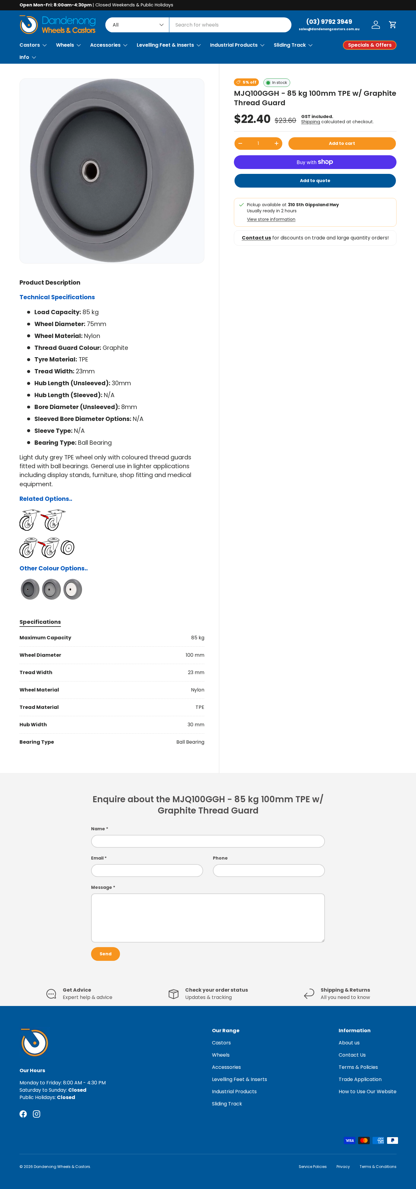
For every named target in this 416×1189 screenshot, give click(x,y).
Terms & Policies (358, 1067)
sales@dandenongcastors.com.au (329, 29)
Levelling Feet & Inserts (165, 44)
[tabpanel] (111, 690)
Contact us (256, 237)
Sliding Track (290, 44)
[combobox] (198, 24)
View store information (271, 219)
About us (349, 1042)
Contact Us (352, 1054)
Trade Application (360, 1079)
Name (98, 829)
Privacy (343, 1166)
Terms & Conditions (378, 1166)
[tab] (40, 622)
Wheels (65, 44)
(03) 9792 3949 (329, 22)
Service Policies (313, 1166)
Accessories (105, 44)
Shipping (310, 122)
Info (24, 57)
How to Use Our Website (368, 1091)
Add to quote (315, 180)
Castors (29, 44)
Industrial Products (234, 44)
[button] (393, 24)
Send (105, 954)
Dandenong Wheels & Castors (62, 1166)
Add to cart (342, 143)
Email (97, 858)
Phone (220, 858)
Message (101, 887)
